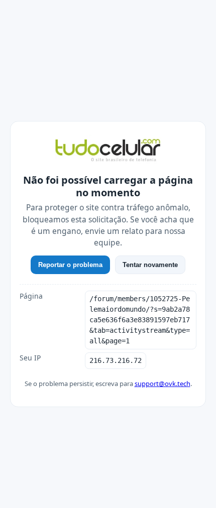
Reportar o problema (70, 265)
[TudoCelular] (108, 151)
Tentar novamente (150, 265)
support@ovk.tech (162, 383)
